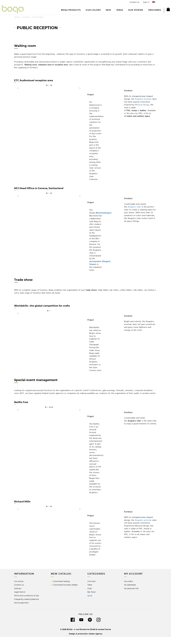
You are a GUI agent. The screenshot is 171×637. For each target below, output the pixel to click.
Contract (25, 17)
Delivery (17, 588)
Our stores (18, 581)
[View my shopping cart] (167, 9)
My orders (128, 581)
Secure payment (21, 603)
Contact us (134, 2)
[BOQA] (12, 10)
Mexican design (142, 105)
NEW (89, 596)
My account (133, 574)
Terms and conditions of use (26, 596)
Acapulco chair (134, 207)
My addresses (130, 585)
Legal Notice (19, 592)
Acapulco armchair (143, 99)
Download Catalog (61, 581)
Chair (89, 588)
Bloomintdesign (103, 213)
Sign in (146, 2)
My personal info (131, 588)
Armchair (91, 581)
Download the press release (65, 585)
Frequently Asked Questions (26, 599)
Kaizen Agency (95, 634)
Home (16, 17)
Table (89, 585)
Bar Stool (91, 592)
